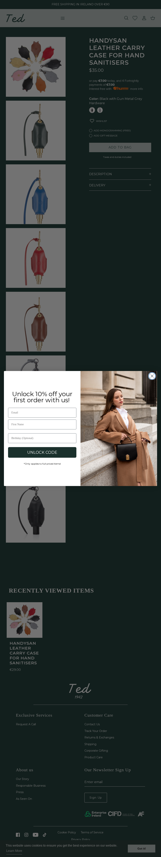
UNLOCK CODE (42, 452)
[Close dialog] (152, 376)
